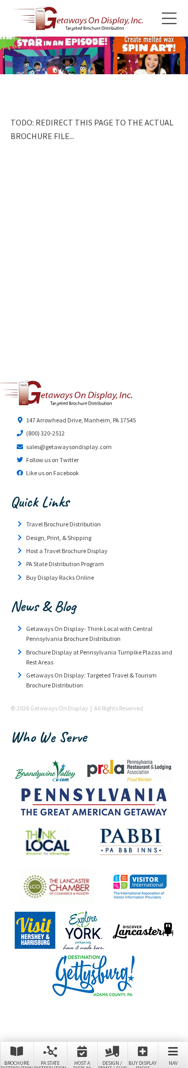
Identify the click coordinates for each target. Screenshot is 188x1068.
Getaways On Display (77, 18)
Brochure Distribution (17, 1064)
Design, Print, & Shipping (58, 538)
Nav (173, 1063)
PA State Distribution (50, 1064)
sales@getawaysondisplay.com (69, 447)
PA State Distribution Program (65, 564)
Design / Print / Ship (112, 1064)
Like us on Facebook (52, 473)
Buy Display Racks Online (60, 577)
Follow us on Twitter (52, 460)
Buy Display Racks (142, 1064)
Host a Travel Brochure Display (67, 551)
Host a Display (82, 1064)
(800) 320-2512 (45, 433)
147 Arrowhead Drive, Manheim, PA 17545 (81, 420)
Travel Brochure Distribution (63, 524)
